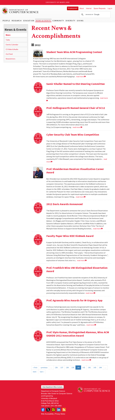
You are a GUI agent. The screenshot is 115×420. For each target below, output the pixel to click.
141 (83, 367)
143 (94, 367)
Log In (110, 8)
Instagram (53, 409)
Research (17, 20)
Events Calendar (12, 44)
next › (35, 372)
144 (100, 367)
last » (42, 372)
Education (28, 20)
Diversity (70, 20)
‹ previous (44, 367)
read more (80, 76)
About (82, 8)
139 (72, 367)
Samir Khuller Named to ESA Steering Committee (75, 84)
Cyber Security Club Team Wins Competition (72, 134)
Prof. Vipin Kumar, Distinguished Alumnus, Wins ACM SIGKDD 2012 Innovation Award (77, 333)
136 (56, 367)
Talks (8, 40)
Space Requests (99, 8)
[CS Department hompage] (93, 389)
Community (58, 20)
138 (67, 367)
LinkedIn (59, 409)
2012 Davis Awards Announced (64, 204)
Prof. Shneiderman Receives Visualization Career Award (75, 170)
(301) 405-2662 (56, 405)
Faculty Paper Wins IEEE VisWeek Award (70, 236)
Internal (88, 8)
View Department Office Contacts (52, 387)
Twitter (48, 409)
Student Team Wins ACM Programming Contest (74, 52)
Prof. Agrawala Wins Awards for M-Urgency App (74, 300)
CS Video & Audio (12, 49)
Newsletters (10, 59)
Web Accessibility (47, 414)
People (6, 20)
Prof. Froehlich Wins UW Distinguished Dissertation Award (76, 269)
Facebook (43, 409)
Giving (80, 20)
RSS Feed (64, 409)
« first (35, 367)
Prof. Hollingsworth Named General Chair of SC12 (75, 108)
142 (89, 367)
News (8, 35)
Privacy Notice (60, 414)
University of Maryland (57, 2)
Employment (72, 8)
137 (61, 367)
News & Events (43, 20)
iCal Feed (9, 54)
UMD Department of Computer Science (20, 11)
